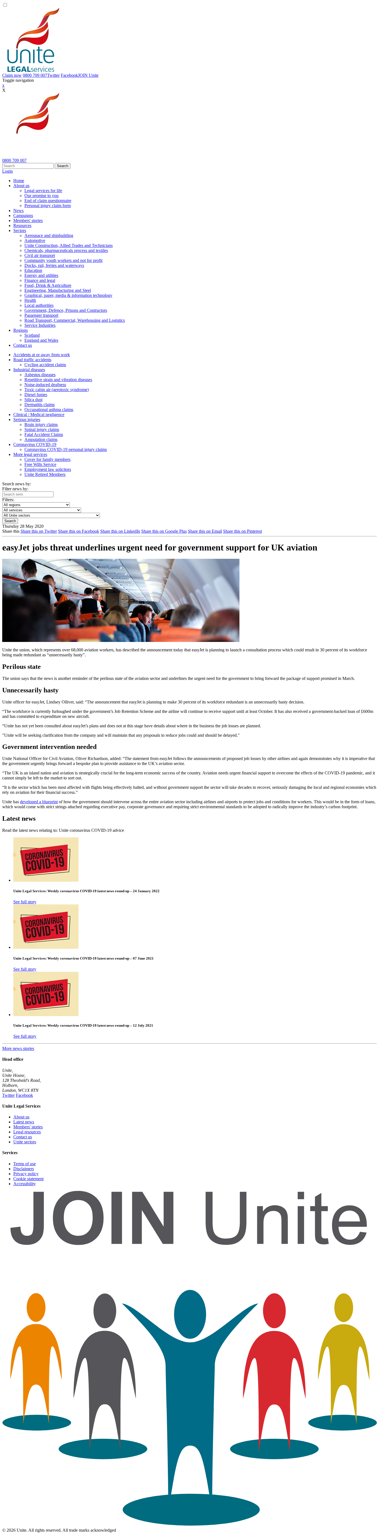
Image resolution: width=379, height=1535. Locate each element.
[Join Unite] (189, 1525)
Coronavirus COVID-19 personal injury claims (65, 449)
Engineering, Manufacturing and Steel (57, 290)
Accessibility (24, 1183)
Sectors (19, 230)
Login (7, 171)
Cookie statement (28, 1178)
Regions (20, 330)
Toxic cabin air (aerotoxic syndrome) (56, 389)
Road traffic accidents (32, 359)
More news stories (18, 1048)
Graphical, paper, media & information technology (68, 295)
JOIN (88, 75)
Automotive (34, 240)
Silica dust (33, 399)
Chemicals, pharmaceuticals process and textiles (66, 250)
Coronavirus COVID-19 (34, 444)
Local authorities (39, 305)
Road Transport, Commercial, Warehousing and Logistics (74, 320)
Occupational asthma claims (48, 409)
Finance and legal (39, 280)
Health (30, 300)
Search (62, 166)
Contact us (22, 345)
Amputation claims (40, 439)
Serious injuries (26, 419)
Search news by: (16, 483)
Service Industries (39, 325)
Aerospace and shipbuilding (48, 235)
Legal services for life (43, 190)
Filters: (8, 499)
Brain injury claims (41, 424)
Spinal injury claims (41, 429)
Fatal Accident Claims (43, 434)
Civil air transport (39, 255)
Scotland (32, 335)
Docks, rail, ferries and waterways (54, 265)
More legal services (30, 454)
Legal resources (27, 1131)
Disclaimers (23, 1168)
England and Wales (41, 340)
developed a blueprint (39, 801)
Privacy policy (26, 1173)
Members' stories (28, 220)
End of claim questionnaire (47, 200)
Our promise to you (41, 195)
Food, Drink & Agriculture (47, 285)
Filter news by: (15, 488)
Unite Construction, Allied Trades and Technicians (68, 245)
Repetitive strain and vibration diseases (58, 379)
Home (18, 180)
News (18, 210)
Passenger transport (41, 315)
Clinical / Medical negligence (38, 414)
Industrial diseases (29, 369)
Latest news (23, 1122)
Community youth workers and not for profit (63, 260)
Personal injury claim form (47, 205)
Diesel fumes (35, 394)
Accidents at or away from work (41, 354)
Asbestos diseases (39, 374)
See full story (24, 901)
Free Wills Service (40, 464)
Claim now (12, 75)
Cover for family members (47, 459)
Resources (22, 225)
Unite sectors (24, 1141)
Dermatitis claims (39, 404)
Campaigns (23, 215)
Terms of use (24, 1163)
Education (33, 270)
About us (21, 185)
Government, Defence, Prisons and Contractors (65, 310)
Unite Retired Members (44, 474)
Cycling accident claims (45, 364)
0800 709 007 (35, 75)
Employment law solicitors (47, 469)
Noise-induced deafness (45, 384)
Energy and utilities (41, 275)
